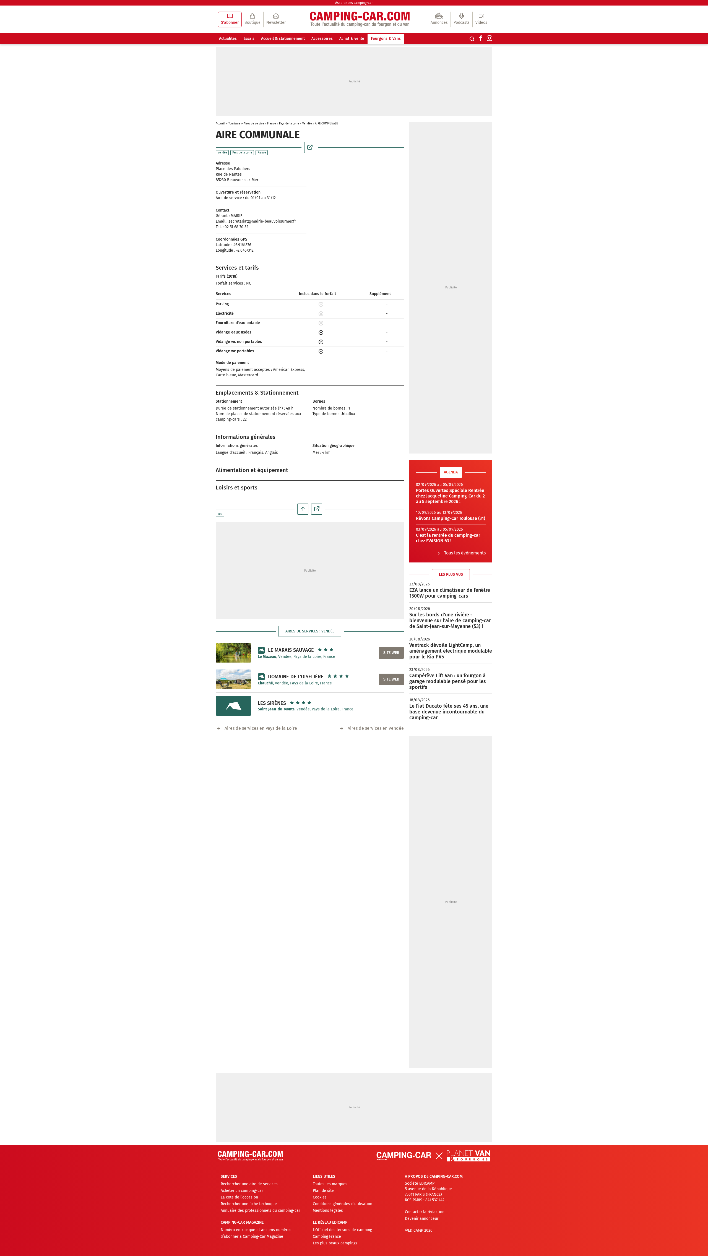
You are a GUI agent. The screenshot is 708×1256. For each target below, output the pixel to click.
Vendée (307, 123)
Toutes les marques (330, 1184)
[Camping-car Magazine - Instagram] (489, 38)
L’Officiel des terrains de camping (342, 1230)
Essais (248, 38)
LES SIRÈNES (272, 703)
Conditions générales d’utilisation (342, 1204)
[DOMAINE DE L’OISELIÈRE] (233, 679)
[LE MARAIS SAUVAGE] (233, 652)
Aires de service (254, 123)
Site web (391, 652)
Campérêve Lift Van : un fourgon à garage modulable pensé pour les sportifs (447, 681)
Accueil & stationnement (283, 38)
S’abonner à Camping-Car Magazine (252, 1236)
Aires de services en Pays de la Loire (261, 728)
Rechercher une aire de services (249, 1184)
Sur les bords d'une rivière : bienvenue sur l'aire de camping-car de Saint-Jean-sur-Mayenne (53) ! (450, 620)
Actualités (228, 38)
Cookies (320, 1197)
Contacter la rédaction (424, 1212)
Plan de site (323, 1190)
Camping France (327, 1236)
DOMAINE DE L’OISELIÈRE (296, 677)
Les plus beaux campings (335, 1243)
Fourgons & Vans (386, 38)
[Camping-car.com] (360, 19)
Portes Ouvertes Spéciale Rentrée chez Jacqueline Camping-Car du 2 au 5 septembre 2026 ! (450, 496)
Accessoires (322, 38)
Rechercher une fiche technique (249, 1204)
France (271, 123)
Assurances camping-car (354, 3)
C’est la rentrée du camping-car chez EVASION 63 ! (448, 538)
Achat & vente (351, 38)
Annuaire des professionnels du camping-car (260, 1210)
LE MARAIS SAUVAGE (291, 650)
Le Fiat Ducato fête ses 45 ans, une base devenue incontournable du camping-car (448, 712)
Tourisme (234, 123)
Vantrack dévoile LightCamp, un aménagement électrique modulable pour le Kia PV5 (450, 651)
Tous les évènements (465, 553)
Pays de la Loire (289, 123)
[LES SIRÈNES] (233, 706)
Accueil (220, 123)
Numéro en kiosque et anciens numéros (256, 1230)
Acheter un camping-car (242, 1190)
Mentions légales (328, 1210)
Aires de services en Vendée (376, 728)
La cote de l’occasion (239, 1197)
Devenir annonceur (421, 1218)
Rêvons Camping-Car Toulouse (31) (450, 518)
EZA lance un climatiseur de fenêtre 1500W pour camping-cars (449, 593)
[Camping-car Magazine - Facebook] (480, 38)
